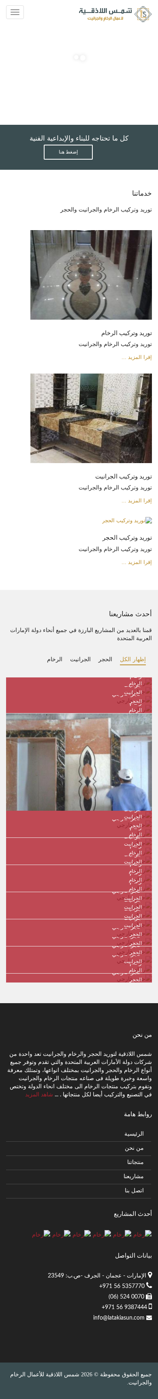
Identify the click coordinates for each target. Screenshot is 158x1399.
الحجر (105, 659)
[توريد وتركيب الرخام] (91, 280)
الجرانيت (80, 659)
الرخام (54, 659)
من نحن (134, 1148)
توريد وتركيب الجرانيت (123, 476)
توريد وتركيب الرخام (126, 333)
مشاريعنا (134, 1176)
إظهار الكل (133, 659)
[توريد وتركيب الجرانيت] (91, 423)
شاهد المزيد (39, 1095)
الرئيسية (134, 1134)
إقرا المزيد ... (137, 357)
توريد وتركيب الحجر (127, 537)
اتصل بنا (134, 1191)
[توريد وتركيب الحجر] (127, 526)
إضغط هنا (68, 152)
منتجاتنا (135, 1162)
